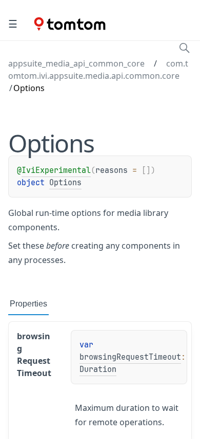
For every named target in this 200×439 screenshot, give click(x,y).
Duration (97, 369)
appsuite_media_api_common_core (76, 63)
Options (65, 183)
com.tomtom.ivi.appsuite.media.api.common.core (98, 69)
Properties (28, 303)
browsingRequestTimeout (130, 357)
